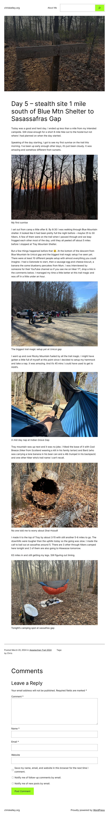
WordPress (99, 810)
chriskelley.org (12, 7)
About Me (52, 8)
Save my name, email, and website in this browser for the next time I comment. (51, 770)
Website (15, 754)
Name (15, 728)
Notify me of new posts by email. (32, 783)
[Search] (99, 8)
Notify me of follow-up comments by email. (38, 777)
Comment (17, 696)
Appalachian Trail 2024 (41, 650)
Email (15, 741)
